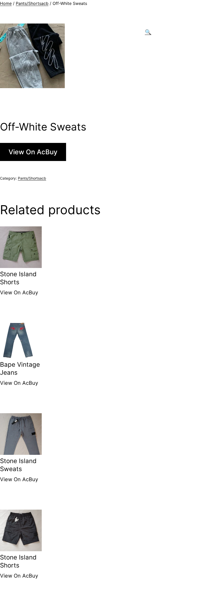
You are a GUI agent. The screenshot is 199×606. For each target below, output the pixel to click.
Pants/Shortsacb (32, 3)
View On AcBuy (33, 152)
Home (6, 3)
